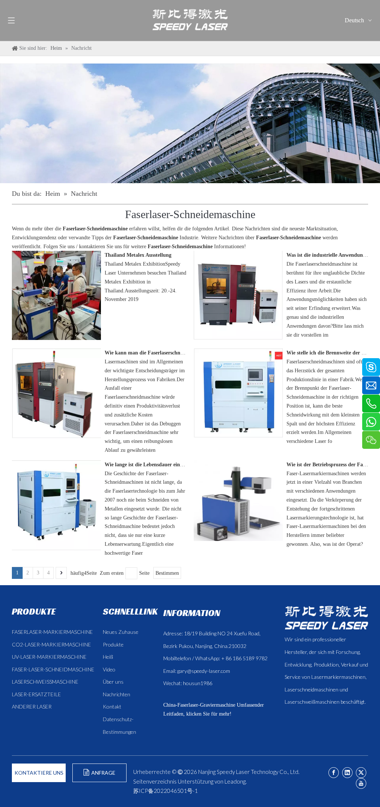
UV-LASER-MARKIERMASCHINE (49, 657)
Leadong (235, 781)
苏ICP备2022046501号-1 (165, 790)
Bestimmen (167, 573)
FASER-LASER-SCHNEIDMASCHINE (53, 669)
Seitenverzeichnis (155, 781)
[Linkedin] (347, 772)
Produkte (113, 644)
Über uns (113, 681)
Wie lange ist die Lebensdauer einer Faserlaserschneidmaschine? (177, 464)
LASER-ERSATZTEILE (36, 694)
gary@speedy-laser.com (203, 671)
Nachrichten (116, 694)
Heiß (108, 657)
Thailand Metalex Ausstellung (138, 255)
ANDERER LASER (32, 706)
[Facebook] (333, 772)
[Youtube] (361, 783)
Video (109, 669)
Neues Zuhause (120, 632)
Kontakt (112, 706)
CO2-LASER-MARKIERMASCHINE (51, 644)
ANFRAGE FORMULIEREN (99, 775)
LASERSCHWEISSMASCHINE (45, 681)
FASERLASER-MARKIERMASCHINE (52, 632)
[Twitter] (361, 772)
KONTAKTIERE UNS (38, 772)
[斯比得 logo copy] (326, 617)
